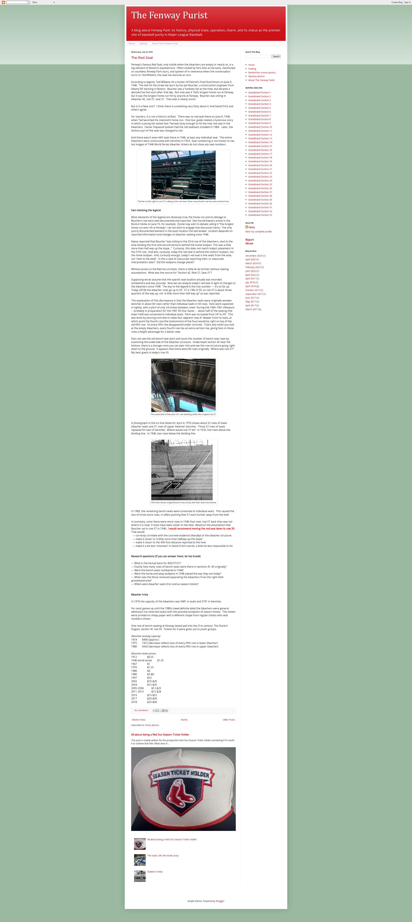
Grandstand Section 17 (260, 153)
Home (132, 43)
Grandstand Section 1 (259, 92)
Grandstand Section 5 (259, 107)
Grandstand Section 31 (260, 207)
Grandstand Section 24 (260, 180)
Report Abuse (249, 241)
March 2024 (251, 263)
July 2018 (250, 282)
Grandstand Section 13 (260, 138)
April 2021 (250, 278)
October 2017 (252, 290)
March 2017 (251, 309)
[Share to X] (160, 710)
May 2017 (250, 301)
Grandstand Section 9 (259, 123)
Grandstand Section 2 (259, 96)
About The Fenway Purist (165, 43)
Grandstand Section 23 (260, 176)
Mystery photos (256, 76)
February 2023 (252, 267)
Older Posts (229, 719)
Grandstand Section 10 (260, 126)
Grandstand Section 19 (260, 161)
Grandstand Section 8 (259, 119)
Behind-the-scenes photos (262, 72)
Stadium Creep (155, 871)
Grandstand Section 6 (259, 111)
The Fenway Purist (169, 15)
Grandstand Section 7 (259, 115)
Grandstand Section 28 (260, 195)
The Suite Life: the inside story (163, 855)
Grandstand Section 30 (260, 203)
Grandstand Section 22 (260, 172)
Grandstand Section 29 (260, 199)
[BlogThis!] (157, 710)
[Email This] (154, 710)
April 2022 (250, 274)
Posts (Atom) (152, 725)
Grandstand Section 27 (260, 192)
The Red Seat (142, 58)
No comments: (142, 710)
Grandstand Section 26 (260, 188)
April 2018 (250, 286)
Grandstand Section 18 (260, 157)
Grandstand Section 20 (260, 165)
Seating (143, 43)
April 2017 (250, 305)
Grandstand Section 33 (260, 214)
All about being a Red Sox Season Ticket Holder (160, 734)
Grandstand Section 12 (260, 134)
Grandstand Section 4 (259, 103)
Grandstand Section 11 (260, 130)
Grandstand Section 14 (260, 142)
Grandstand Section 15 (260, 146)
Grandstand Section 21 (260, 169)
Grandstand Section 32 (260, 211)
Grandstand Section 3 (259, 100)
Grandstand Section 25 (260, 184)
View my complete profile (258, 231)
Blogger (220, 901)
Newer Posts (138, 719)
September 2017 (254, 293)
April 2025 (250, 259)
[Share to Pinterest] (166, 710)
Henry (252, 227)
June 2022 (250, 270)
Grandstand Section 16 (260, 149)
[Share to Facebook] (163, 710)
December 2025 (253, 255)
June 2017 (250, 297)
